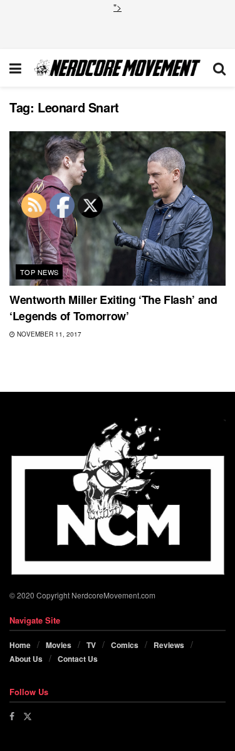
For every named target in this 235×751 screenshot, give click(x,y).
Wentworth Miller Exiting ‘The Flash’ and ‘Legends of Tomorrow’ (113, 307)
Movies (58, 645)
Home (20, 645)
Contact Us (78, 658)
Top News (39, 272)
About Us (26, 658)
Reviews (169, 645)
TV (91, 645)
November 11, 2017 (48, 334)
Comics (124, 645)
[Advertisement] (118, 29)
